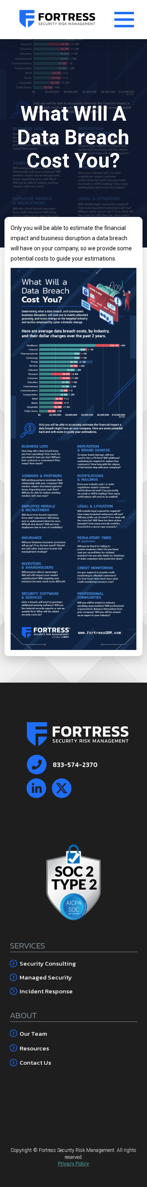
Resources (34, 1048)
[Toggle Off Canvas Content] (124, 19)
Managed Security (46, 977)
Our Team (33, 1033)
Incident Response (46, 991)
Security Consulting (48, 963)
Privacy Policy (73, 1164)
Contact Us (35, 1062)
